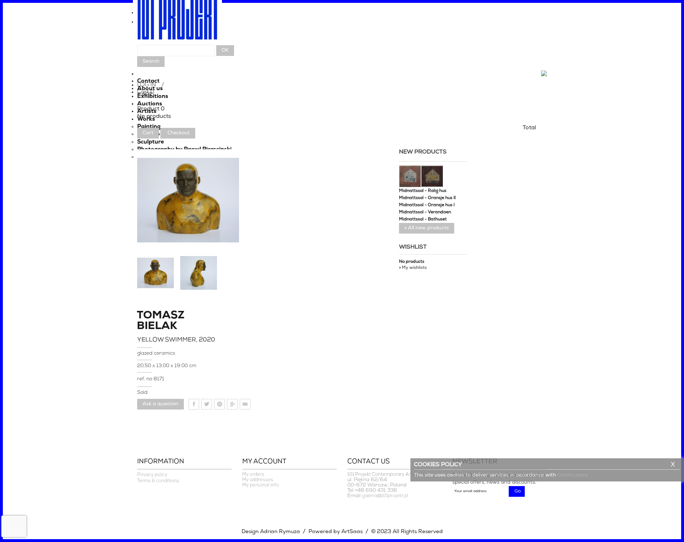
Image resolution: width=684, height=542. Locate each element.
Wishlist (413, 247)
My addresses (257, 480)
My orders (253, 474)
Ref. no (145, 379)
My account (264, 462)
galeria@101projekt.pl (385, 496)
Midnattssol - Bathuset (423, 219)
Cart (148, 133)
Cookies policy (572, 475)
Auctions (149, 104)
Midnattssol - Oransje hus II (427, 198)
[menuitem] (342, 14)
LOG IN (146, 85)
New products (423, 152)
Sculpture (150, 142)
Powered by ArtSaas (336, 532)
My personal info (260, 485)
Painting (149, 127)
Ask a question (160, 404)
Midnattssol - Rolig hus (422, 191)
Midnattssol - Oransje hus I (427, 205)
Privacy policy (152, 475)
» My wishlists (413, 268)
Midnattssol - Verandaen (425, 212)
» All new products (426, 228)
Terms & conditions (158, 481)
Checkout (178, 133)
